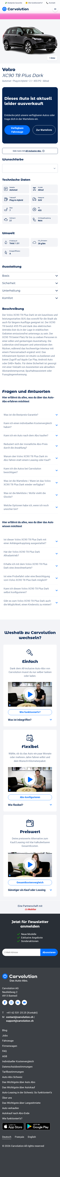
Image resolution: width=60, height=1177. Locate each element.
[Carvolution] (15, 9)
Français (19, 1136)
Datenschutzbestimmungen (17, 1066)
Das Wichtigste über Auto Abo (18, 1082)
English (32, 1136)
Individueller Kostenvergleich (18, 1061)
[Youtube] (24, 1002)
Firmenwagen (9, 1045)
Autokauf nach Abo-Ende (15, 1113)
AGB (4, 1056)
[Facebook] (4, 1002)
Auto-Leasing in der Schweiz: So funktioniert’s (27, 1092)
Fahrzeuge (8, 1040)
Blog (4, 1030)
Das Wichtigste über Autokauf (18, 1087)
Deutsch (6, 1136)
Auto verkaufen (10, 1108)
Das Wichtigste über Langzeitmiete (21, 1102)
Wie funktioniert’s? (12, 1118)
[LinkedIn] (17, 1002)
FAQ (4, 1051)
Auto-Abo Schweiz (12, 1077)
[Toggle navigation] (55, 9)
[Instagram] (11, 1002)
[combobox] (30, 168)
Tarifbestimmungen (13, 1071)
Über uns (7, 1097)
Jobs (5, 1035)
